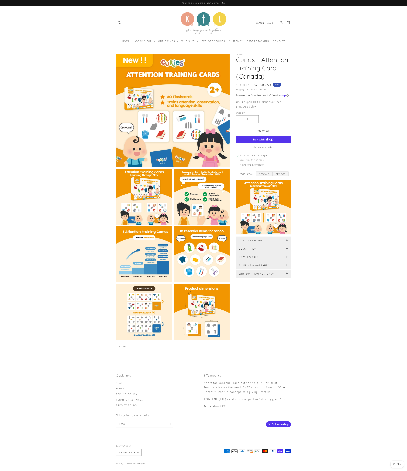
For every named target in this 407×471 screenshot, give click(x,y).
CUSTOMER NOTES (251, 240)
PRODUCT (244, 174)
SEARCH (121, 382)
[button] (119, 22)
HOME (120, 388)
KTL (224, 406)
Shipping (240, 89)
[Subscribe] (169, 424)
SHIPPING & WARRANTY (254, 265)
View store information (252, 164)
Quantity (240, 112)
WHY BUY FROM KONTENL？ (256, 274)
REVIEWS (280, 174)
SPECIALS (264, 174)
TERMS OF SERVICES (129, 399)
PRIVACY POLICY (127, 405)
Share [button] (122, 346)
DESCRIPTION (247, 249)
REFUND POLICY (126, 394)
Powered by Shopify (136, 463)
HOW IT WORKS (249, 257)
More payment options (263, 147)
